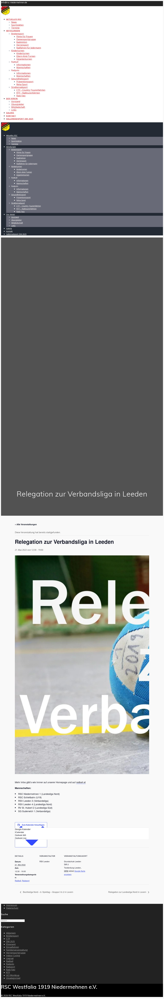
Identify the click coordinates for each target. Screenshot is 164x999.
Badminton (21, 42)
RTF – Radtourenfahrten (28, 92)
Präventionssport (24, 81)
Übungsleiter (17, 104)
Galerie (10, 113)
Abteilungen (13, 30)
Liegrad (9, 958)
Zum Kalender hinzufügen (33, 825)
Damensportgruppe (26, 39)
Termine (15, 27)
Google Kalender (22, 829)
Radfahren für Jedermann (28, 47)
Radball (18, 880)
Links (13, 109)
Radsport (25, 880)
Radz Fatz (20, 95)
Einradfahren (12, 947)
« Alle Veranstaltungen (26, 524)
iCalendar (19, 832)
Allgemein (11, 933)
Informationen (23, 64)
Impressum (11, 905)
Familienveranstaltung (17, 950)
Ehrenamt (11, 944)
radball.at (81, 782)
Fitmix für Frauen (24, 36)
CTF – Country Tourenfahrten (30, 90)
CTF (8, 938)
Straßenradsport (19, 87)
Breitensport (17, 33)
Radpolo (10, 964)
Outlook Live (20, 838)
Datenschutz (12, 908)
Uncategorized (13, 978)
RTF (8, 972)
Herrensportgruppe (15, 952)
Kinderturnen (17, 50)
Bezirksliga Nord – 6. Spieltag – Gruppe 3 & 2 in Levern (47, 892)
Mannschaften (23, 67)
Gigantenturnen (24, 59)
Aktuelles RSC (13, 19)
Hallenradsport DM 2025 (19, 119)
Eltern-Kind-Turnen (25, 56)
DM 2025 (10, 941)
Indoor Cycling (13, 955)
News (14, 22)
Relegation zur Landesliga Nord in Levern (127, 892)
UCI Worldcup (12, 975)
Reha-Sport (21, 84)
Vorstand (15, 101)
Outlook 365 (20, 835)
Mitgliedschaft (18, 107)
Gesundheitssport (20, 78)
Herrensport (22, 45)
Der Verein (12, 98)
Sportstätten (17, 25)
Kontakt (11, 116)
